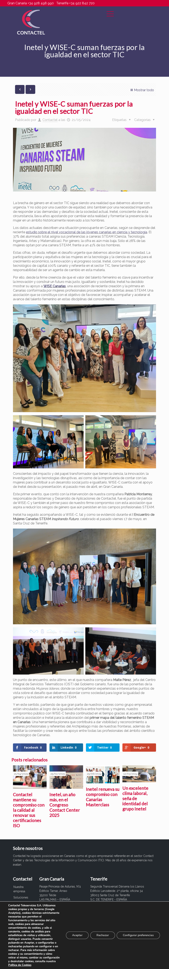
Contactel (50, 120)
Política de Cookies (19, 965)
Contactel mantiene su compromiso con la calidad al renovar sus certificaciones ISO (29, 810)
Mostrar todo (144, 90)
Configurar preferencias (138, 935)
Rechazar (102, 935)
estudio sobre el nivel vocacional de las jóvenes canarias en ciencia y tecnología (86, 232)
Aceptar (77, 935)
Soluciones (20, 897)
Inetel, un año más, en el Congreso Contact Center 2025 (64, 805)
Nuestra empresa (19, 889)
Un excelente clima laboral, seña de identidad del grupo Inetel (135, 798)
